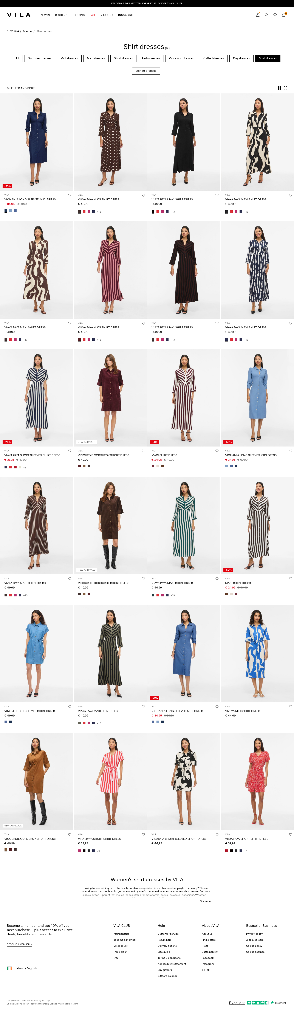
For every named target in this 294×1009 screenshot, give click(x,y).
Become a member (124, 939)
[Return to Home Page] (19, 15)
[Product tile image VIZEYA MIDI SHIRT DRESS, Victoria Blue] (257, 653)
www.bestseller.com (68, 1004)
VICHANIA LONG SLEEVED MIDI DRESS (30, 199)
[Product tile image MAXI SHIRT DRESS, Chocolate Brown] (257, 525)
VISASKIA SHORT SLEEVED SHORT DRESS (179, 839)
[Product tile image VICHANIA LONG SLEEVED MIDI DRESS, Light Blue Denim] (257, 398)
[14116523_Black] (153, 211)
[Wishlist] (275, 14)
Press (205, 945)
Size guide (164, 951)
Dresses (27, 31)
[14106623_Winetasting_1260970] (153, 466)
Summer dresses (39, 58)
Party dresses (151, 58)
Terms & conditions (169, 957)
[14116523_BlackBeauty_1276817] (226, 211)
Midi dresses (69, 58)
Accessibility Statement (172, 963)
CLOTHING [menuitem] (61, 15)
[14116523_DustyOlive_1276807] (79, 723)
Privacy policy (254, 933)
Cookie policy (254, 945)
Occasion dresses (181, 58)
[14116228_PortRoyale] (79, 466)
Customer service (168, 933)
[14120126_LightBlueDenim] (10, 210)
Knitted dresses (213, 58)
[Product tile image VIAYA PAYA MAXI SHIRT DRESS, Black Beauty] (257, 142)
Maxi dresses (96, 58)
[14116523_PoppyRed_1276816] (84, 211)
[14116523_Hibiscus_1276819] (89, 211)
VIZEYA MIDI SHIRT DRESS (242, 711)
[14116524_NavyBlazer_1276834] (5, 467)
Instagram (208, 963)
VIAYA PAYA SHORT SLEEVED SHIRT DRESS (32, 455)
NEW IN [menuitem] (45, 15)
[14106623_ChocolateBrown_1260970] (162, 466)
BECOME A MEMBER (18, 944)
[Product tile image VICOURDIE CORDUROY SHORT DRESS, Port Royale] (110, 398)
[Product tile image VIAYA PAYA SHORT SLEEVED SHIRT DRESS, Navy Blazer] (36, 398)
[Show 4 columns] (279, 88)
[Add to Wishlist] (69, 195)
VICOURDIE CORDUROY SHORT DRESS (103, 455)
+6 (24, 467)
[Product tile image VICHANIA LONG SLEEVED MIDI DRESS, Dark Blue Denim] (36, 142)
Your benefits (121, 933)
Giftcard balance (168, 975)
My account (120, 945)
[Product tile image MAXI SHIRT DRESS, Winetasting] (183, 398)
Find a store (209, 939)
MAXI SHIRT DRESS (164, 455)
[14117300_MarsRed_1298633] (226, 851)
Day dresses (241, 58)
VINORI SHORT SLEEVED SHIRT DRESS (29, 711)
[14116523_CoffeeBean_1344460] (5, 595)
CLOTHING (13, 31)
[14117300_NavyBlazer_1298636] (93, 851)
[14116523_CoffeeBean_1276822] (79, 211)
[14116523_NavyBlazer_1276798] (226, 339)
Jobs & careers (254, 939)
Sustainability (210, 951)
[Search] (266, 14)
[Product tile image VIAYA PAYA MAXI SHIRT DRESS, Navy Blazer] (257, 270)
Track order (120, 951)
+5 (98, 851)
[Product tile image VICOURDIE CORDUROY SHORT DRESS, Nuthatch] (36, 781)
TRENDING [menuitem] (78, 15)
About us (207, 933)
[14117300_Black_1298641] (84, 851)
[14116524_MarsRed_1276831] (15, 467)
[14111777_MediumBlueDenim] (5, 722)
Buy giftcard (165, 969)
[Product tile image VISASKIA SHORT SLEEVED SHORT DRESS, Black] (183, 781)
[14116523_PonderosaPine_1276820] (153, 595)
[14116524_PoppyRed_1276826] (10, 467)
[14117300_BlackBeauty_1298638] (89, 851)
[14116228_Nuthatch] (84, 466)
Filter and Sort (23, 88)
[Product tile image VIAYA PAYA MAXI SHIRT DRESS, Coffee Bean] (110, 142)
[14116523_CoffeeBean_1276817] (5, 339)
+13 (99, 211)
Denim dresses (146, 71)
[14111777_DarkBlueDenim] (10, 722)
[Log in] (257, 14)
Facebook (208, 957)
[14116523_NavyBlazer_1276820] (93, 211)
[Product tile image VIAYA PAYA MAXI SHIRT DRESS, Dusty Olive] (110, 653)
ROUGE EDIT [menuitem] (126, 15)
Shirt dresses (268, 58)
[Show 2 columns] (285, 88)
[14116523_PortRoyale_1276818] (79, 339)
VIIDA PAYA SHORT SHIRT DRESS (99, 839)
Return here (165, 939)
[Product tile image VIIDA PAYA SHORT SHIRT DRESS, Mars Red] (257, 781)
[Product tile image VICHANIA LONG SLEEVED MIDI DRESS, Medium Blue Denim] (183, 653)
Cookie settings (255, 951)
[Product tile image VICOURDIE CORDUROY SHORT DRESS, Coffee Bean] (110, 525)
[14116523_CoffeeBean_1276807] (153, 339)
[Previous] (4, 142)
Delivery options (167, 945)
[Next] (69, 142)
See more (206, 901)
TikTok (205, 969)
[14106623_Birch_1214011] (157, 466)
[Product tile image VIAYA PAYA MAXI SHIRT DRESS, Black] (183, 142)
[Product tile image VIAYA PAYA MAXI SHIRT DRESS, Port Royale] (110, 270)
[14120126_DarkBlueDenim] (5, 210)
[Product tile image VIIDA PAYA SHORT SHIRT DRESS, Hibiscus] (110, 781)
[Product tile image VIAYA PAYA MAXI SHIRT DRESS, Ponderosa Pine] (183, 525)
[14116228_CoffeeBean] (89, 466)
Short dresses (123, 58)
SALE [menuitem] (93, 15)
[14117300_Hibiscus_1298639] (79, 851)
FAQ (115, 957)
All (17, 58)
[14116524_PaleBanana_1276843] (20, 467)
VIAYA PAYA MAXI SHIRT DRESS (98, 199)
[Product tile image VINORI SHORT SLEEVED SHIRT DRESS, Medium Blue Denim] (36, 653)
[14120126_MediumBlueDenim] (15, 210)
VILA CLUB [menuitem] (107, 15)
